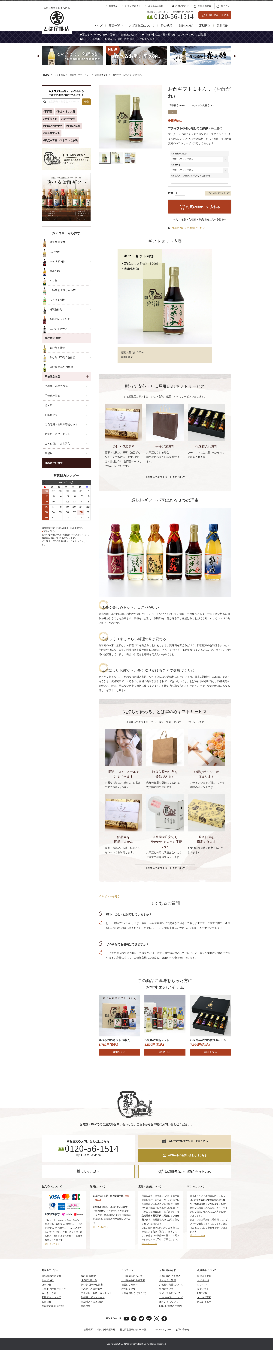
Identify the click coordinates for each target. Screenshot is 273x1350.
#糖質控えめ (50, 118)
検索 (86, 101)
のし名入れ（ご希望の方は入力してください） (191, 176)
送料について (166, 1289)
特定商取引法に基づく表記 (133, 1329)
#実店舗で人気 (51, 133)
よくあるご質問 (167, 1280)
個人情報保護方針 (106, 1329)
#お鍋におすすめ (52, 126)
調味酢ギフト (101, 75)
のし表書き (176, 164)
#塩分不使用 (68, 118)
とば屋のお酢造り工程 (133, 1280)
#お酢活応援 (73, 126)
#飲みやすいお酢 (65, 111)
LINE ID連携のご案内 (170, 1306)
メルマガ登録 (204, 1297)
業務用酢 (222, 25)
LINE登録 (202, 1293)
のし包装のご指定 (179, 153)
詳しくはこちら (52, 1244)
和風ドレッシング (51, 1297)
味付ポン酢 (48, 1280)
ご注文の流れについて (171, 1297)
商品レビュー (204, 1301)
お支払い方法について (171, 1284)
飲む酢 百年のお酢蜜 (92, 1284)
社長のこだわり (129, 1284)
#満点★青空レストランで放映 (60, 140)
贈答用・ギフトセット (80, 75)
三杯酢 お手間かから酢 (54, 1289)
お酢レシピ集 (128, 1289)
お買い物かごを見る (170, 1276)
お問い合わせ (182, 1329)
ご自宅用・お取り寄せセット (96, 1293)
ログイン (202, 1284)
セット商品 (60, 75)
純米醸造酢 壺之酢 (51, 1276)
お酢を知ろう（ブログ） (134, 1293)
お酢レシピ (186, 25)
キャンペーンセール (98, 34)
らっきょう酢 (49, 1293)
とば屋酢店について (142, 25)
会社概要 (88, 1329)
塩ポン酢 (46, 1284)
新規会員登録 (204, 1276)
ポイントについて (168, 1301)
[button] (37, 56)
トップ (98, 25)
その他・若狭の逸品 (91, 1289)
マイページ (203, 1280)
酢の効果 (166, 25)
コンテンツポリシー (161, 1329)
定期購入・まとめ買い (93, 1301)
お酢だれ (46, 1301)
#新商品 (47, 111)
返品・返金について (170, 1293)
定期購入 (204, 25)
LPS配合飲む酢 (89, 1280)
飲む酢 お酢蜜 (88, 1276)
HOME (46, 75)
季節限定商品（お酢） (53, 1306)
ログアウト (203, 1289)
